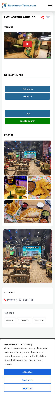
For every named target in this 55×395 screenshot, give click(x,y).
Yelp (27, 113)
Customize (27, 380)
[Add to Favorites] (48, 17)
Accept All (27, 371)
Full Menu (27, 89)
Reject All (27, 388)
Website (27, 96)
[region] (27, 367)
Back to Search (27, 120)
